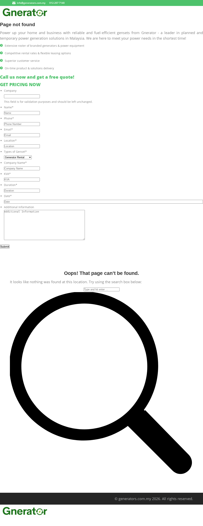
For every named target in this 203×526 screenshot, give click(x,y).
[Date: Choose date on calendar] (198, 201)
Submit (4, 246)
